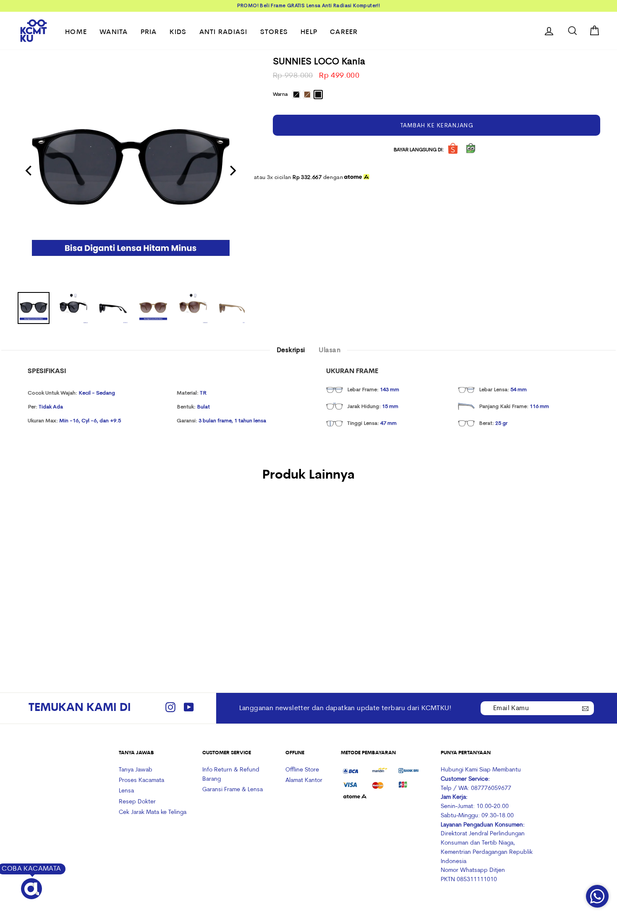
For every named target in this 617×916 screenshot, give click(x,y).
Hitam (296, 94)
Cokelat (307, 94)
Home (76, 32)
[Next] (232, 170)
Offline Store (302, 770)
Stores (274, 32)
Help (309, 32)
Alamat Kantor (303, 780)
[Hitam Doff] (83, 609)
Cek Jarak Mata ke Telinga (152, 812)
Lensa (126, 791)
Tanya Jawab (135, 770)
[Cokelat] (72, 609)
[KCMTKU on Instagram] (170, 708)
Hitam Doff (318, 94)
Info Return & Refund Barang (230, 774)
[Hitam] (60, 609)
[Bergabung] (585, 707)
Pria (149, 32)
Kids (178, 32)
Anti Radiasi (223, 32)
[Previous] (29, 170)
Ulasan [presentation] (329, 350)
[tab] (291, 350)
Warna (280, 94)
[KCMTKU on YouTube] (189, 708)
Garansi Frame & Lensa (232, 789)
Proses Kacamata (141, 780)
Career (344, 32)
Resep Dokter (137, 802)
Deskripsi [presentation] (291, 350)
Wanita (113, 32)
